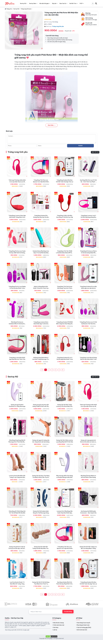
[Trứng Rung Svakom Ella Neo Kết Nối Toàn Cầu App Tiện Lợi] (64, 167)
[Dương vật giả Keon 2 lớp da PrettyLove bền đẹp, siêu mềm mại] (17, 533)
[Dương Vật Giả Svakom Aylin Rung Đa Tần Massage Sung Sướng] (41, 498)
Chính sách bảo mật (58, 625)
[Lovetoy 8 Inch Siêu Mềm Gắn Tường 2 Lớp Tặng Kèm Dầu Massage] (17, 462)
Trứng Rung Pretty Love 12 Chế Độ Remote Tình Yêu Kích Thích (88, 323)
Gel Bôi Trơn (72, 3)
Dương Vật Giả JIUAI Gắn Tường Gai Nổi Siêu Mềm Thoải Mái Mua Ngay (40, 548)
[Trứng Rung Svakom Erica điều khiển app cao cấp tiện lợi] (88, 273)
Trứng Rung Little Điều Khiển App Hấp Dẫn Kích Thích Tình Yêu (17, 359)
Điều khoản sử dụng (58, 622)
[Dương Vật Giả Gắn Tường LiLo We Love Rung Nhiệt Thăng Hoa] (88, 533)
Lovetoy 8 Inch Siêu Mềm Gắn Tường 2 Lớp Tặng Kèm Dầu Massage (17, 477)
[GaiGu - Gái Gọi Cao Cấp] (10, 3)
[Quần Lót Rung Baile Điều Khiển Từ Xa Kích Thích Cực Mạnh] (41, 273)
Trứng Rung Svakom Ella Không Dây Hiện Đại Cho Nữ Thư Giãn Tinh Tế (40, 217)
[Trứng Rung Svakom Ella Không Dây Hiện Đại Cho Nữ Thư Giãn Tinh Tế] (41, 202)
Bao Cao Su (63, 3)
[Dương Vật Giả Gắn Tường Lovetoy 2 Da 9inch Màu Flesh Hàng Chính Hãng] (64, 391)
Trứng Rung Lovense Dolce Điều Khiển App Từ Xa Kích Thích (40, 323)
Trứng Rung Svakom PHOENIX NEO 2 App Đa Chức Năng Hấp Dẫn (64, 323)
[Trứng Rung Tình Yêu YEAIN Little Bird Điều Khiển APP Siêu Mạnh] (64, 237)
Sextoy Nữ (13, 376)
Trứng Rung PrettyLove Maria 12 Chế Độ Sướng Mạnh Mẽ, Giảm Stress (88, 252)
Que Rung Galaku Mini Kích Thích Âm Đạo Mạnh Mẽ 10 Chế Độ (64, 583)
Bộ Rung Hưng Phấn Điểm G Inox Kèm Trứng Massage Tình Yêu (40, 359)
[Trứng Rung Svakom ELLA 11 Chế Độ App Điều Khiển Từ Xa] (64, 344)
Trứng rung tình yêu (58, 26)
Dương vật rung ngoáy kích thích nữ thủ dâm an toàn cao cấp (88, 441)
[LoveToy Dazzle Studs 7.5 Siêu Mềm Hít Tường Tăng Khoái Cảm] (17, 569)
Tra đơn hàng (68, 611)
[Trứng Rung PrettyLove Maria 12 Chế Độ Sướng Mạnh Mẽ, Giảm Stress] (88, 237)
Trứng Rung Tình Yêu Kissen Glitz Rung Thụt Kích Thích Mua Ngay (64, 288)
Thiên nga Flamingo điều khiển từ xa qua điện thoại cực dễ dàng (17, 181)
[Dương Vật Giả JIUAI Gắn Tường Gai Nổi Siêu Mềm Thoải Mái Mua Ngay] (41, 533)
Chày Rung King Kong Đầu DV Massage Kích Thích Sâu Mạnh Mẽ (17, 441)
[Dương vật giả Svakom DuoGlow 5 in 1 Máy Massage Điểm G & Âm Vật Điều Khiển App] (17, 391)
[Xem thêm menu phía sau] (93, 3)
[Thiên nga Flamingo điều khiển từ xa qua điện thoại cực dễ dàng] (17, 167)
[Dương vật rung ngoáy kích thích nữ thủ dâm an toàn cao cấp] (88, 427)
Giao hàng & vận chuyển (83, 622)
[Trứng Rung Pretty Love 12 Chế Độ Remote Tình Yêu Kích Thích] (88, 308)
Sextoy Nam (32, 3)
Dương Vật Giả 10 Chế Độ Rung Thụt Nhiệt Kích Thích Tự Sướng (40, 583)
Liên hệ (55, 630)
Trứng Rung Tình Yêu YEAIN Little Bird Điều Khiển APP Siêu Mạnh (64, 252)
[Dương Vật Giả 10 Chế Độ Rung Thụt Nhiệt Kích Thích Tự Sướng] (41, 569)
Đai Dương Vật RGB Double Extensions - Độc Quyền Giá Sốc (88, 512)
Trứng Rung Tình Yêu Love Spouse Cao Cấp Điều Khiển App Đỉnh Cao (41, 181)
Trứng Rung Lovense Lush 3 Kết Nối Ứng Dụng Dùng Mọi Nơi (88, 217)
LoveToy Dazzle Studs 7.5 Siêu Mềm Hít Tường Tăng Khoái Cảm (17, 583)
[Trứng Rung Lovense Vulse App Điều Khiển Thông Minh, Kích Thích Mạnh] (17, 202)
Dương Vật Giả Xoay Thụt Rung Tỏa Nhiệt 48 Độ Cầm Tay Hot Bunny (40, 477)
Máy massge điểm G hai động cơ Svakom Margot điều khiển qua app (64, 477)
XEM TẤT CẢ (95, 152)
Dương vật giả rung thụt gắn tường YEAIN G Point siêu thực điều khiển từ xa (40, 406)
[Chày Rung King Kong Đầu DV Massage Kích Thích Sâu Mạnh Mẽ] (17, 427)
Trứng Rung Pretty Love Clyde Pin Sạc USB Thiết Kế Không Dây (17, 252)
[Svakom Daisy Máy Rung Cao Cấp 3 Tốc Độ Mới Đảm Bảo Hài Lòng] (41, 237)
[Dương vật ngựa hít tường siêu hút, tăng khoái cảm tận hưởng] (41, 427)
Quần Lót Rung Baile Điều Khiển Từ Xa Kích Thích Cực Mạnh (40, 288)
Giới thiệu (55, 627)
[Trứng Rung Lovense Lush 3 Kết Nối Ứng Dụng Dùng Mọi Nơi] (88, 202)
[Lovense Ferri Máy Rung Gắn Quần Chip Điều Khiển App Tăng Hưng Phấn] (64, 498)
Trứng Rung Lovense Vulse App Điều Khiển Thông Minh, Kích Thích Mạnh (17, 217)
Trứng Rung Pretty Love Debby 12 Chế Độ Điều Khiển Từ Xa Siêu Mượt (17, 288)
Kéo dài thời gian (44, 3)
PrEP (81, 3)
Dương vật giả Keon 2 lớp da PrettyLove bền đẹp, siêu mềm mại (17, 548)
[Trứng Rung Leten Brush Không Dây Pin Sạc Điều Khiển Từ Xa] (88, 344)
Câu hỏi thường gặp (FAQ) (84, 627)
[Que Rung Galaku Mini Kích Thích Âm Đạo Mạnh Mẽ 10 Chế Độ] (64, 569)
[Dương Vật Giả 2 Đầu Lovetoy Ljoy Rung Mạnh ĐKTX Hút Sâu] (64, 427)
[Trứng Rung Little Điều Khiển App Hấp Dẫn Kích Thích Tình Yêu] (17, 344)
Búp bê (54, 3)
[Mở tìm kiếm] (96, 3)
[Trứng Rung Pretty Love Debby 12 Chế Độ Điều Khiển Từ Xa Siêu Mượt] (17, 273)
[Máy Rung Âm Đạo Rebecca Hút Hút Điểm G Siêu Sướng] (88, 462)
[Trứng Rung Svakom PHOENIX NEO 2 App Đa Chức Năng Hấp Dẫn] (64, 308)
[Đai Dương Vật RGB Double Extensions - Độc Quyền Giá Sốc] (88, 498)
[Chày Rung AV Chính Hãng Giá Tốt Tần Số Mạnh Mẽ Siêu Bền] (17, 498)
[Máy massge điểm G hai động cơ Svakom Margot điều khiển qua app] (64, 462)
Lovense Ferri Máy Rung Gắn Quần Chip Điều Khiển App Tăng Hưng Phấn (65, 512)
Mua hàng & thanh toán (83, 625)
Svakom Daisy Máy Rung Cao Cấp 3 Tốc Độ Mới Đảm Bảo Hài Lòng (41, 252)
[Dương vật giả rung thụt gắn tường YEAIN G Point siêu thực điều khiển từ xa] (41, 391)
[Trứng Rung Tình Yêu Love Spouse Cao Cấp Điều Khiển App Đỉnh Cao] (41, 167)
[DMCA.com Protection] (51, 636)
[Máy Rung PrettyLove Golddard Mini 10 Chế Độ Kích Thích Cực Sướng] (17, 308)
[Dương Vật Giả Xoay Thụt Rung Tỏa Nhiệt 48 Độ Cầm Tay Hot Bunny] (41, 462)
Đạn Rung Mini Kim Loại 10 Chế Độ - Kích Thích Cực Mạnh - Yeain (88, 181)
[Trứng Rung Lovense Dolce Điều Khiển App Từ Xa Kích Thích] (41, 308)
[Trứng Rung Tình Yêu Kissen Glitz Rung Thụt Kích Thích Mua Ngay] (64, 273)
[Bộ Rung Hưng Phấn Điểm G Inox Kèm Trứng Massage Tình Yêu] (41, 344)
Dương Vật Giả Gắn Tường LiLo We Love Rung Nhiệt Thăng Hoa (88, 548)
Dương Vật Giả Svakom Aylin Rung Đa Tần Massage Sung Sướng (41, 512)
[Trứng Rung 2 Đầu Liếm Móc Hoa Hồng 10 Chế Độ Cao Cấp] (64, 202)
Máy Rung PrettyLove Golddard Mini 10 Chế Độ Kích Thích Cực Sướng (17, 323)
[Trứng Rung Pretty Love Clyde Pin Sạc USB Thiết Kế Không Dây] (17, 237)
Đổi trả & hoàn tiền (82, 630)
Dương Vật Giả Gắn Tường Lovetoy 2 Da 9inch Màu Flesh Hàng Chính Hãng (64, 406)
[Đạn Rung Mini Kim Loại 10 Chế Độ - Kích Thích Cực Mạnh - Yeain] (88, 167)
